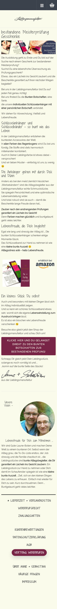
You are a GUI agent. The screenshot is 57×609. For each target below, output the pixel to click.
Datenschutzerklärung (29, 537)
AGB (29, 545)
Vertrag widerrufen (29, 552)
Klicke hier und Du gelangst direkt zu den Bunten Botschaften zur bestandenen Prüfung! (28, 346)
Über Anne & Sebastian (29, 566)
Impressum (29, 582)
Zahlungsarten (29, 516)
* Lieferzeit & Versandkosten (29, 500)
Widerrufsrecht (29, 508)
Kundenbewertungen (29, 530)
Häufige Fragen (29, 574)
